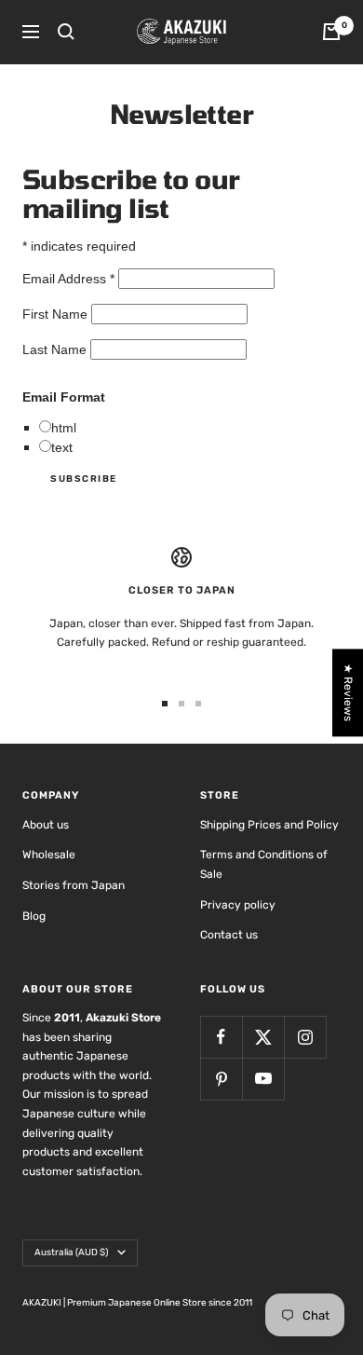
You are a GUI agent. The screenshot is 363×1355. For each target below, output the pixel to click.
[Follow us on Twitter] (263, 1037)
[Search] (66, 31)
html (63, 427)
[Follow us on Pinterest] (221, 1079)
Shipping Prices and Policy (269, 824)
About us (45, 824)
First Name (56, 314)
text (62, 447)
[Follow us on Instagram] (305, 1037)
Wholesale (48, 854)
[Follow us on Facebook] (221, 1037)
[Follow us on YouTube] (263, 1079)
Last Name (56, 349)
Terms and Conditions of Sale (264, 864)
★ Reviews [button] (348, 692)
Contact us (229, 934)
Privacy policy (238, 904)
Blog (34, 916)
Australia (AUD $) (71, 1252)
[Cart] (331, 31)
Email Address (68, 278)
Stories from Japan (73, 885)
